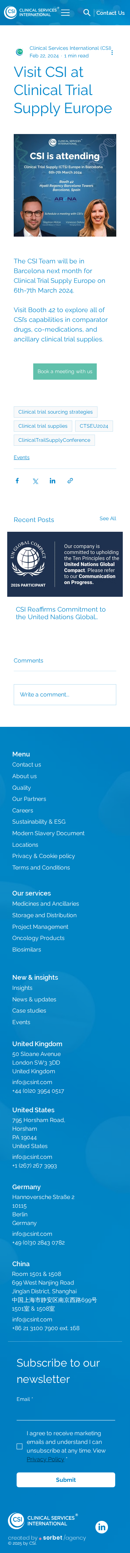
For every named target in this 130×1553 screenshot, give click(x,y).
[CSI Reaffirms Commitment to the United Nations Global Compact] (65, 564)
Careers (22, 810)
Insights (22, 987)
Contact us (26, 764)
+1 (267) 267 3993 (34, 1165)
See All (108, 518)
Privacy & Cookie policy (43, 856)
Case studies (29, 1010)
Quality (21, 787)
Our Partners (29, 798)
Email (25, 1399)
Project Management (40, 926)
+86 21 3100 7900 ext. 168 (45, 1328)
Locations (25, 844)
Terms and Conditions (41, 867)
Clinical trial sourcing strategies (55, 412)
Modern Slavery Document (48, 833)
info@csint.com (32, 1082)
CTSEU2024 (94, 426)
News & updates (34, 999)
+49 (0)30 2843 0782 (38, 1242)
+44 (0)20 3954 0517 (38, 1090)
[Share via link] (70, 480)
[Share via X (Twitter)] (34, 480)
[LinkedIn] (101, 1527)
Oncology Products (38, 938)
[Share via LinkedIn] (52, 480)
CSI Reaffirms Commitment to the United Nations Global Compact (61, 613)
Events (22, 457)
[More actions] (112, 52)
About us (24, 776)
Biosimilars (26, 949)
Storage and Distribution (44, 915)
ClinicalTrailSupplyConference (54, 440)
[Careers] (110, 12)
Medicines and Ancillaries (45, 903)
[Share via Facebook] (17, 480)
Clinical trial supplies (43, 426)
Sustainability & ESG (38, 821)
